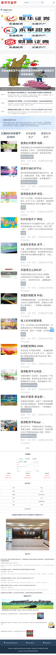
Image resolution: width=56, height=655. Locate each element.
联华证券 (31, 651)
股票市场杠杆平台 (29, 182)
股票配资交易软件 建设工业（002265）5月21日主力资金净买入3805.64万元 (30, 109)
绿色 (23, 309)
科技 (42, 487)
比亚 (42, 498)
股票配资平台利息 (29, 385)
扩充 (23, 207)
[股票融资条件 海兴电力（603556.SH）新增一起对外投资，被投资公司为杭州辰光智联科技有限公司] (51, 624)
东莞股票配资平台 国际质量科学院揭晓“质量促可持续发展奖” (18, 89)
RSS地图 (41, 648)
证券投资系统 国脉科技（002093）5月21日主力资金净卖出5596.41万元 (17, 578)
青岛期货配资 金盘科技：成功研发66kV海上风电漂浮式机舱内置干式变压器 (18, 569)
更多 (51, 10)
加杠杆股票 (26, 410)
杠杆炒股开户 (31, 643)
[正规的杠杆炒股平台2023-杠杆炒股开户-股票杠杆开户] (9, 2)
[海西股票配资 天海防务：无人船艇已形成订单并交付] (30, 633)
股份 (14, 491)
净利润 (13, 494)
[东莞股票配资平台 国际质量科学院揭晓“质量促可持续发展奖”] (27, 72)
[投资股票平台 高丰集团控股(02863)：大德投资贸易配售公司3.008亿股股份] (40, 616)
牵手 (23, 258)
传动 (14, 504)
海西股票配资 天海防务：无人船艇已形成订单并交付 (13, 631)
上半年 (41, 491)
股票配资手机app (28, 435)
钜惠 (23, 334)
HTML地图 (45, 648)
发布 (14, 487)
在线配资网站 (27, 359)
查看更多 (28, 448)
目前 (14, 498)
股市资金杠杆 (42, 494)
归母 (23, 233)
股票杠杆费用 (27, 156)
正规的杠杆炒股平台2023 (11, 643)
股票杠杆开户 (48, 643)
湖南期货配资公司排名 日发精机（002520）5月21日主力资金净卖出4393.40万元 (20, 610)
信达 (23, 283)
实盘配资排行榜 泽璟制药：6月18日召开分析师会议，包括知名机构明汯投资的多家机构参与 (22, 592)
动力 (14, 501)
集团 (42, 504)
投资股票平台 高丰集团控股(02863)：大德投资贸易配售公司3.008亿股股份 (19, 613)
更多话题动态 (28, 509)
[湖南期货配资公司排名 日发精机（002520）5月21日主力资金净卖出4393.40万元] (27, 604)
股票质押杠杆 (42, 501)
